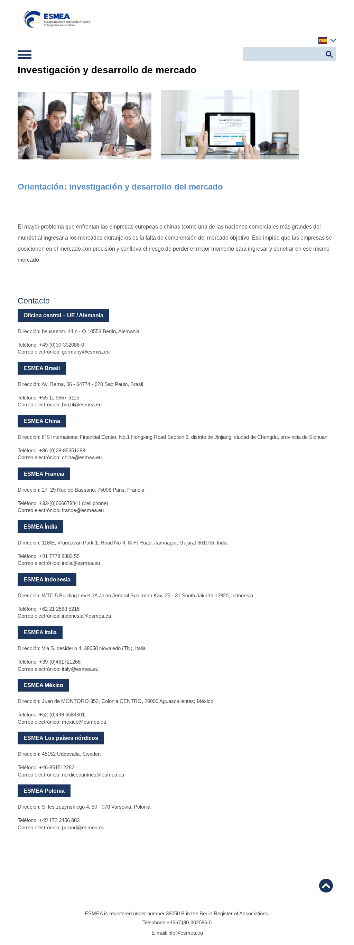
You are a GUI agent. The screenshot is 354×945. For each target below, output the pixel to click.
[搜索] (329, 54)
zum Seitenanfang (326, 886)
